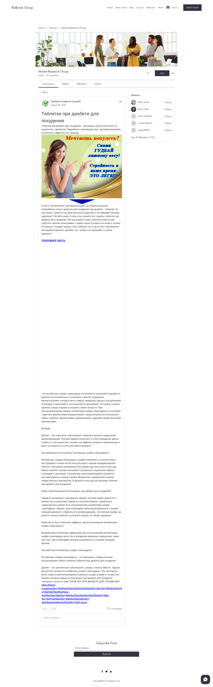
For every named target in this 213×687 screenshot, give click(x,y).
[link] (48, 83)
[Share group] (173, 73)
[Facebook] (102, 671)
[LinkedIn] (110, 671)
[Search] (148, 73)
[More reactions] (53, 609)
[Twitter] (106, 671)
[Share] (120, 101)
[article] (81, 361)
